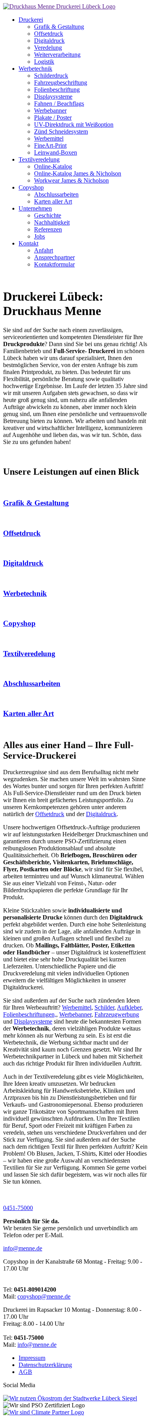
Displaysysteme (53, 96)
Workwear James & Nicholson (71, 180)
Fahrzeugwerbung (116, 1014)
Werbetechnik (35, 68)
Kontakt (28, 243)
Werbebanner (50, 110)
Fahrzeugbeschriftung (60, 82)
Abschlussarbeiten (56, 194)
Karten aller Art (53, 201)
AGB (25, 1372)
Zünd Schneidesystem (61, 131)
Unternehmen (35, 208)
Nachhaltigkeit (52, 222)
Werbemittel (48, 138)
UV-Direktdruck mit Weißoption (73, 124)
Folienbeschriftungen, (29, 1014)
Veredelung (48, 47)
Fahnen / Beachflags (59, 103)
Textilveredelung (39, 159)
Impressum (32, 1358)
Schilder (104, 1007)
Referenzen (48, 229)
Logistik (44, 61)
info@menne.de (22, 1248)
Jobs (39, 236)
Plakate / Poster (53, 117)
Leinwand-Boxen (55, 152)
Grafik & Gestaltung (59, 26)
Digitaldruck (49, 40)
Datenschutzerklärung (45, 1365)
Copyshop (31, 187)
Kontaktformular (54, 264)
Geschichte (47, 215)
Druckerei (31, 19)
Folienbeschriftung (57, 89)
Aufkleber (129, 1007)
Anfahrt (43, 250)
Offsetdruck (48, 33)
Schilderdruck (51, 75)
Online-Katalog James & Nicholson (77, 173)
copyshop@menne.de (43, 1296)
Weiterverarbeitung (57, 54)
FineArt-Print (50, 145)
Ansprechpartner (54, 257)
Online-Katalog (53, 166)
